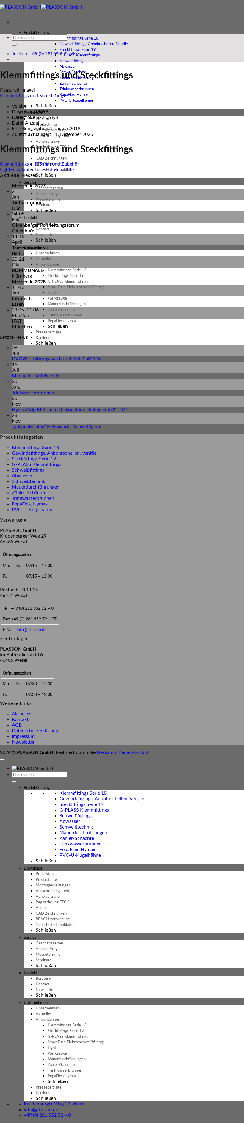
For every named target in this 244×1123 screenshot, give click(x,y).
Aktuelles (21, 713)
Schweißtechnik (28, 481)
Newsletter (23, 742)
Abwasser (22, 475)
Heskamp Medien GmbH (122, 752)
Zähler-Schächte (29, 492)
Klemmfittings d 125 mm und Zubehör (39, 164)
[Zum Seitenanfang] (2, 759)
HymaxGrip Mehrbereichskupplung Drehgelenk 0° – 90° (70, 409)
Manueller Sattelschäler (36, 376)
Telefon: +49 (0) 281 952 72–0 (43, 53)
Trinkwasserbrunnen (33, 392)
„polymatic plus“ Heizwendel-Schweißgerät (57, 426)
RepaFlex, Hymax (30, 504)
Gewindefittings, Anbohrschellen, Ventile (54, 453)
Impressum (23, 736)
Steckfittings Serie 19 (34, 458)
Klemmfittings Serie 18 (35, 447)
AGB (17, 725)
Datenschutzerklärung (35, 730)
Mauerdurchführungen (36, 487)
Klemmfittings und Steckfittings (32, 95)
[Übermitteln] (14, 45)
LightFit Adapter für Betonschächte (37, 169)
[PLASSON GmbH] (41, 7)
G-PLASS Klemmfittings (36, 464)
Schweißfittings (28, 470)
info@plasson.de (31, 630)
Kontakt (20, 719)
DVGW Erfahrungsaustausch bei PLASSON (57, 359)
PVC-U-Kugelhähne (76, 101)
